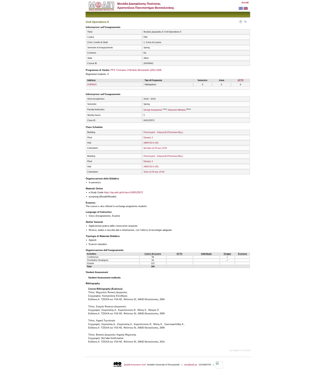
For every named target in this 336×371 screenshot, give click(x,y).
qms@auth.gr (190, 364)
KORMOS (92, 84)
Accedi (244, 2)
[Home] (101, 9)
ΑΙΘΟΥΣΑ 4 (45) (151, 143)
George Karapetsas (153, 110)
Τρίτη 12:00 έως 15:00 (154, 172)
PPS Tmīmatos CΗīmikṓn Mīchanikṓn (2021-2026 (136, 70)
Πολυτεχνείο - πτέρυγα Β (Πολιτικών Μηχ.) (163, 132)
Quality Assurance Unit (134, 364)
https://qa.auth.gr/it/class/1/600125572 (123, 192)
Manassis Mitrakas (177, 110)
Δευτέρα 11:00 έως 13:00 (155, 148)
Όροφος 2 (148, 137)
